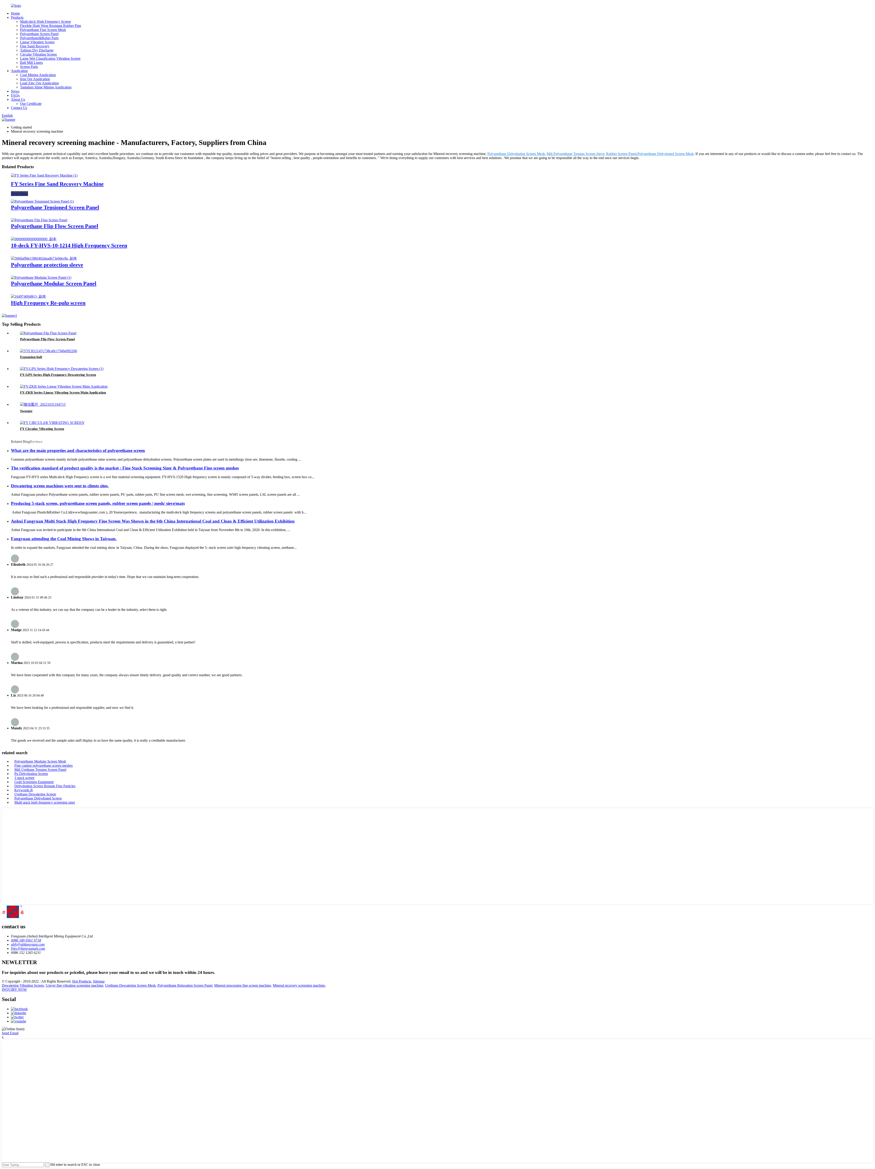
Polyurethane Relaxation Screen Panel (184, 985)
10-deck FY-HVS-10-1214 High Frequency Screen (69, 245)
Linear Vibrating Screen (37, 42)
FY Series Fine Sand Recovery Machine (57, 184)
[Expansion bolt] (48, 351)
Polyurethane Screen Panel (39, 34)
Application (19, 71)
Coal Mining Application (38, 75)
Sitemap (99, 981)
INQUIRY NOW (14, 989)
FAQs (15, 95)
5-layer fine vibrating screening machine (74, 985)
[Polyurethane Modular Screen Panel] (41, 277)
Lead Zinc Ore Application (39, 83)
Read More (19, 194)
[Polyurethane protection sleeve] (44, 258)
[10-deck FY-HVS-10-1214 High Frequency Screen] (34, 239)
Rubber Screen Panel (621, 154)
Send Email (10, 1033)
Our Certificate (30, 104)
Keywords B (23, 790)
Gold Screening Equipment (34, 782)
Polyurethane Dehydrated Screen (38, 798)
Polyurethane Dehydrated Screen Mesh (665, 154)
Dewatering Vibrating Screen (23, 985)
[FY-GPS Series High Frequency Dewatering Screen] (61, 369)
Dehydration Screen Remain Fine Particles (44, 786)
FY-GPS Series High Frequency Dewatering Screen (58, 375)
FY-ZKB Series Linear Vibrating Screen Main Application (63, 392)
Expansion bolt (31, 357)
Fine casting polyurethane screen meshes (43, 765)
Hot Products (81, 981)
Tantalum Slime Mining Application (46, 87)
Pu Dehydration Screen (31, 774)
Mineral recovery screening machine (299, 985)
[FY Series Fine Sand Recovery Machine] (44, 175)
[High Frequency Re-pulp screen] (28, 296)
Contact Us (19, 108)
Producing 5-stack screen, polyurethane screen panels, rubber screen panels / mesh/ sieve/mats (98, 503)
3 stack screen (24, 778)
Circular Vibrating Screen (38, 54)
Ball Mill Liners (31, 63)
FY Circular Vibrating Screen (42, 429)
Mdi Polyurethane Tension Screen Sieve (575, 154)
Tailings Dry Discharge (37, 50)
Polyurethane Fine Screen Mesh (43, 30)
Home (15, 13)
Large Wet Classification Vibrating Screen (50, 58)
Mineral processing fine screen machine (242, 985)
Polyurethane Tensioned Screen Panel (55, 207)
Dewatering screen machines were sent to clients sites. (60, 485)
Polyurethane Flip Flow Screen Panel (54, 226)
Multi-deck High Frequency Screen (45, 21)
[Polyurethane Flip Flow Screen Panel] (39, 220)
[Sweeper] (43, 404)
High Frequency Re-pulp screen (48, 303)
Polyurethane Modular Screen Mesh (40, 761)
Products (17, 17)
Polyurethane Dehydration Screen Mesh (516, 154)
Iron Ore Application (35, 79)
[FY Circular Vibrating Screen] (52, 423)
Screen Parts (29, 67)
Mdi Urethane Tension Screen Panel (40, 770)
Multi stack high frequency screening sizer (44, 802)
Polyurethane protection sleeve (47, 265)
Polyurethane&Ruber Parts (39, 38)
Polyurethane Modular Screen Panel (53, 283)
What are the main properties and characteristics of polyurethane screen (78, 450)
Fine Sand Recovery (34, 46)
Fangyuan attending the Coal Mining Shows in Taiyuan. (64, 538)
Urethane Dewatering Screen (35, 794)
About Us (18, 99)
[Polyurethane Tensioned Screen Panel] (42, 201)
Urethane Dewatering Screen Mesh (130, 985)
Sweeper (26, 411)
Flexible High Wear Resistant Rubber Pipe (50, 26)
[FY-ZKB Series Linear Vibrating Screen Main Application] (64, 386)
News (15, 91)
